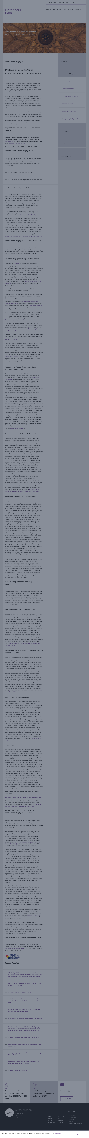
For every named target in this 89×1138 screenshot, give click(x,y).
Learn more (58, 1133)
